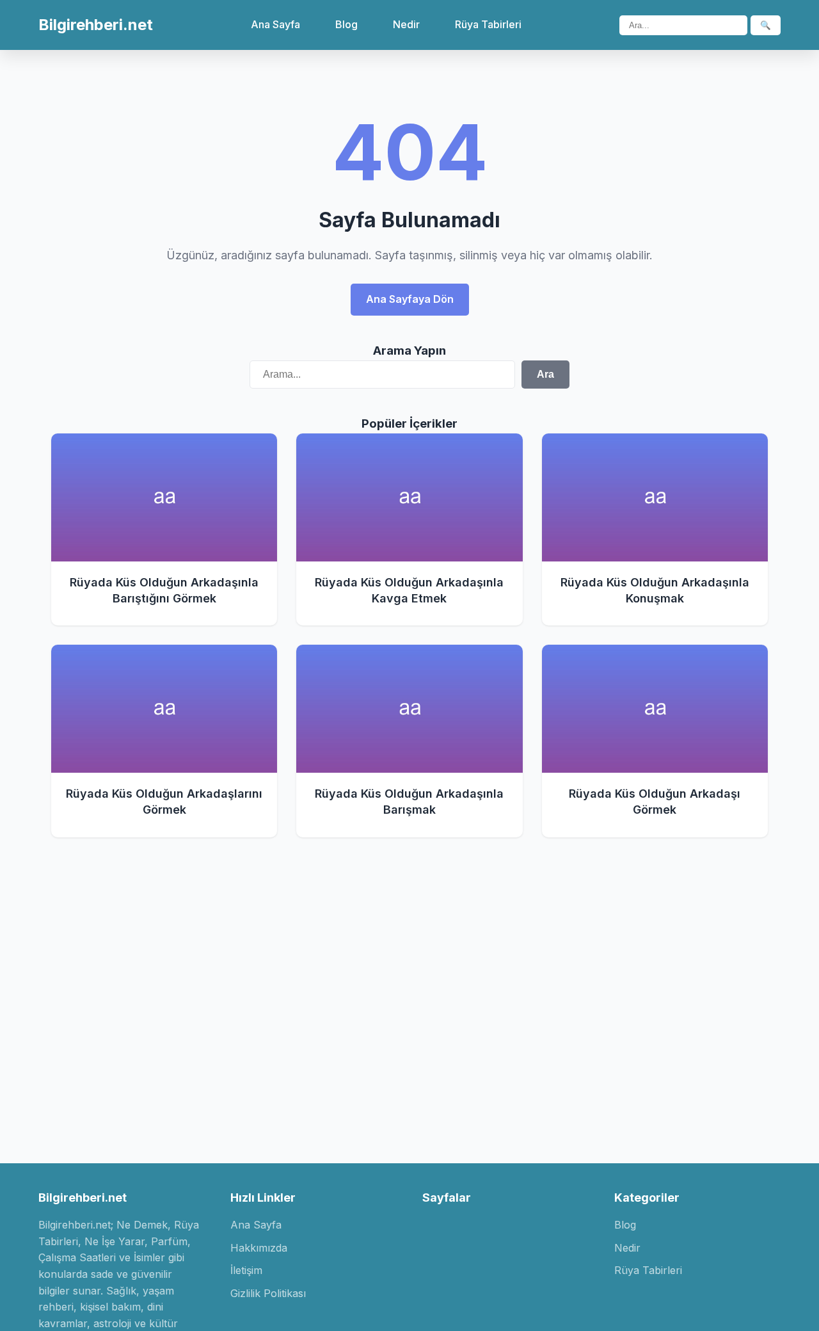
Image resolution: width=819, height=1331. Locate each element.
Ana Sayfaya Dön (410, 299)
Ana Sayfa (275, 24)
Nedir (406, 24)
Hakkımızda (258, 1247)
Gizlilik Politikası (268, 1293)
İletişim (246, 1270)
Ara (545, 374)
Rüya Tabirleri (488, 24)
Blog (346, 24)
